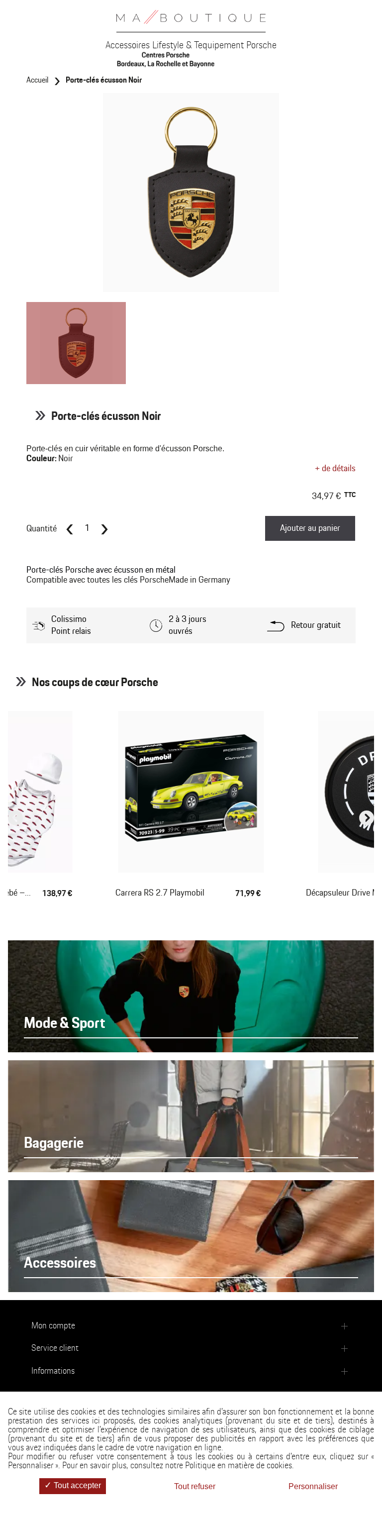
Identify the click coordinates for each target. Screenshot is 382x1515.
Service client (55, 1348)
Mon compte (53, 1325)
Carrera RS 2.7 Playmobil (159, 893)
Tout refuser (194, 1486)
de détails (335, 468)
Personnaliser (313, 1486)
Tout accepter (76, 1485)
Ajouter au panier (310, 528)
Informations (53, 1371)
